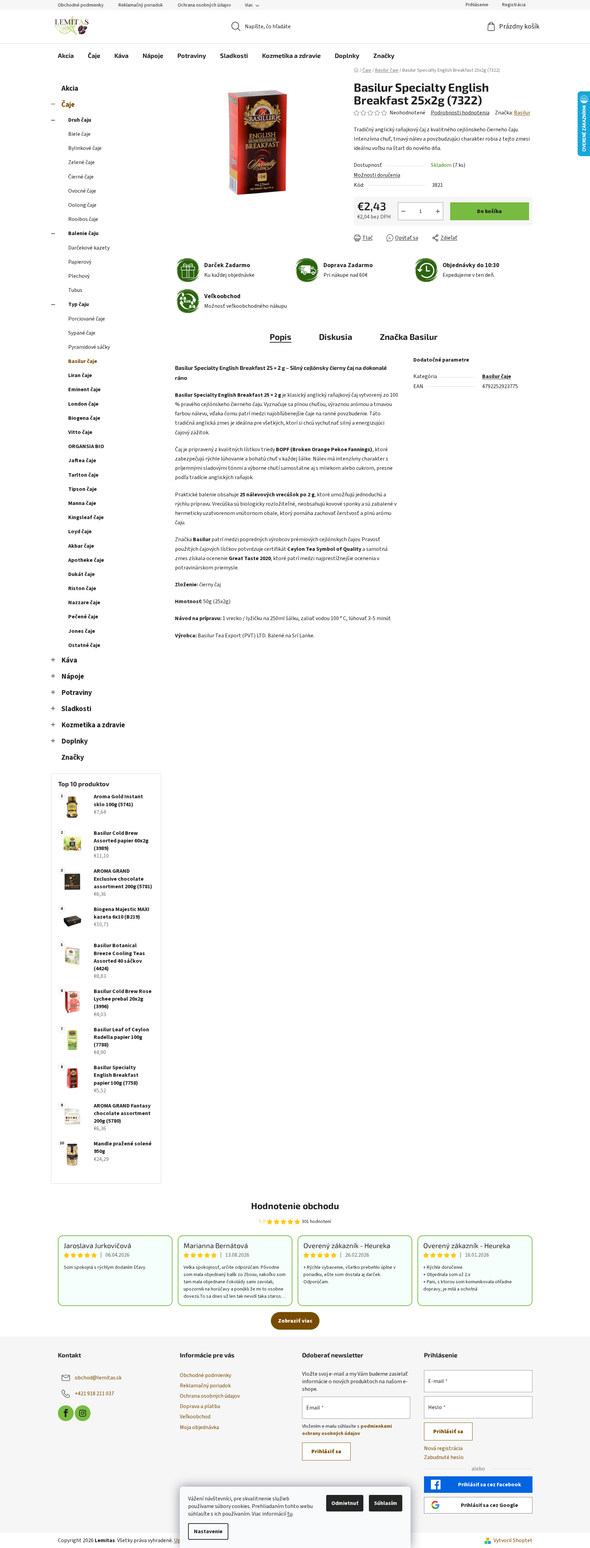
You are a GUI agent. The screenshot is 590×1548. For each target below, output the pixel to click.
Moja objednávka (199, 1427)
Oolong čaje (82, 205)
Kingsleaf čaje (86, 517)
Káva (69, 660)
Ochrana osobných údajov (204, 5)
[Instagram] (83, 1413)
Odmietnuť (344, 1503)
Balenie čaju (83, 233)
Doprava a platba (200, 1406)
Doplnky (74, 741)
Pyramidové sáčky (89, 347)
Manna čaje (82, 503)
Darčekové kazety (89, 248)
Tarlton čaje (83, 475)
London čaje (83, 404)
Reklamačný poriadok (140, 5)
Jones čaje (81, 631)
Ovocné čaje (82, 191)
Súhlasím (385, 1503)
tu (289, 1514)
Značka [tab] (408, 337)
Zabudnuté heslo (444, 1457)
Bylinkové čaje (85, 148)
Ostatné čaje (84, 645)
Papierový (79, 262)
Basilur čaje (82, 361)
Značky (72, 757)
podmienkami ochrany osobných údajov (347, 1430)
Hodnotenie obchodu (295, 1205)
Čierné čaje (81, 177)
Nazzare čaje (84, 602)
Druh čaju (79, 120)
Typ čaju (78, 304)
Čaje (68, 105)
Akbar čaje (81, 546)
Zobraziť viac (295, 1321)
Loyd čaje (80, 531)
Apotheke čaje (86, 560)
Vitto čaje (80, 432)
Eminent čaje (84, 389)
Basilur (522, 113)
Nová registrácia (443, 1448)
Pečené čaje (83, 616)
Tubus (75, 290)
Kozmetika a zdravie (93, 725)
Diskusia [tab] (335, 337)
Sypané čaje (81, 333)
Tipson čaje (82, 489)
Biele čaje (79, 134)
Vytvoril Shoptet (513, 1540)
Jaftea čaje (82, 460)
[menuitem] (66, 55)
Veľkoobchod (195, 1416)
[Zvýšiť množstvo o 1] (438, 211)
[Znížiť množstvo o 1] (403, 211)
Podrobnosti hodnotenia (460, 113)
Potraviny (76, 693)
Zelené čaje (81, 162)
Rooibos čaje (83, 219)
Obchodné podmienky (81, 5)
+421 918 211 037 (94, 1393)
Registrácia (514, 4)
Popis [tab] (280, 337)
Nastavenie (208, 1531)
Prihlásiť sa (326, 1451)
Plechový (79, 276)
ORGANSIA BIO (86, 446)
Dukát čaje (81, 574)
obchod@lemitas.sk (98, 1378)
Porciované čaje (86, 319)
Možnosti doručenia (377, 175)
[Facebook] (66, 1413)
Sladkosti (76, 709)
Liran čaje (80, 375)
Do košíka (489, 211)
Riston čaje (82, 588)
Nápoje (72, 676)
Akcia (69, 88)
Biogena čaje (84, 418)
